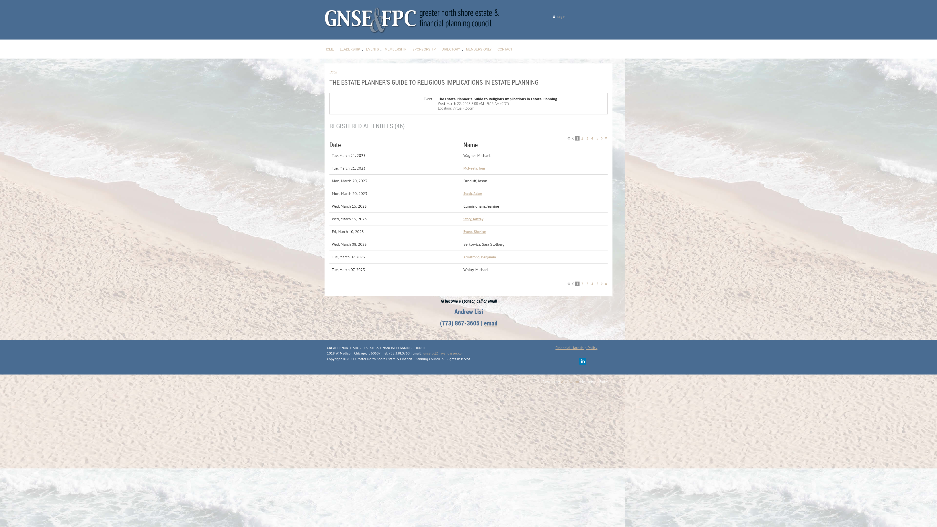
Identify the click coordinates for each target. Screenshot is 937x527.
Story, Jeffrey (473, 219)
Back (333, 72)
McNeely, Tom (474, 168)
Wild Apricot (570, 381)
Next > (602, 138)
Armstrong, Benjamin (479, 257)
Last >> (606, 138)
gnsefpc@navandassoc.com (443, 353)
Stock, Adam (472, 193)
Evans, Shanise (474, 231)
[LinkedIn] (582, 361)
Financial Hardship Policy (576, 347)
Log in (561, 17)
